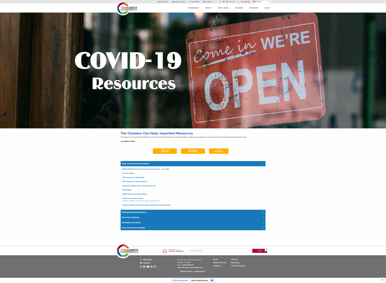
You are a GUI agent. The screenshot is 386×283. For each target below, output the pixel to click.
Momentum (235, 262)
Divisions (234, 259)
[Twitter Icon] (223, 2)
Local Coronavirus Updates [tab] (133, 228)
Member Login (179, 2)
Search (246, 2)
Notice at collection (180, 280)
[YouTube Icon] (227, 2)
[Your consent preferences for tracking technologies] (382, 279)
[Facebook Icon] (220, 2)
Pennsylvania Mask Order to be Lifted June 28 (139, 186)
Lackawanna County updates (132, 198)
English (259, 2)
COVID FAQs (126, 190)
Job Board (164, 2)
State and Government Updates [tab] (135, 163)
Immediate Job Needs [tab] (131, 222)
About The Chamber (238, 266)
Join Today (195, 2)
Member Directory (219, 262)
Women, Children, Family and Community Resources (141, 201)
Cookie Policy (200, 272)
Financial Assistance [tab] (131, 217)
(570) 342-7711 (188, 265)
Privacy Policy (186, 272)
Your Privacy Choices (199, 280)
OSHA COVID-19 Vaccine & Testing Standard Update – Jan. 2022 (145, 169)
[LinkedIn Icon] (230, 2)
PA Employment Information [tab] (134, 212)
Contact (208, 2)
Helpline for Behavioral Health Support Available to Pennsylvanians (146, 205)
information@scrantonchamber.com (190, 268)
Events (215, 259)
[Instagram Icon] (233, 2)
